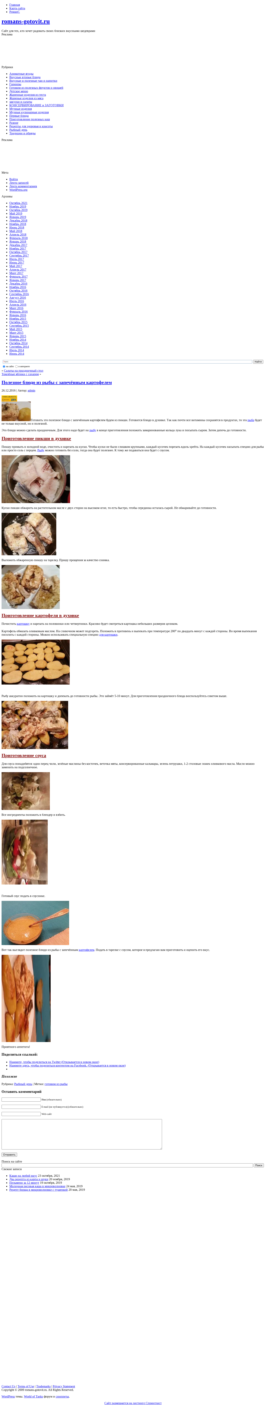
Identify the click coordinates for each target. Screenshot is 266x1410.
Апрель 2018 (17, 234)
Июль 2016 (16, 301)
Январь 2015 (17, 336)
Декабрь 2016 (18, 283)
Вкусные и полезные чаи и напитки (33, 80)
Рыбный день (18, 129)
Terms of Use (26, 1386)
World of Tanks (33, 1396)
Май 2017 (15, 266)
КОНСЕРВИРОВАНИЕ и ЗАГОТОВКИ (36, 105)
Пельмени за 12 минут (24, 1182)
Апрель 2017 (17, 269)
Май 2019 (15, 213)
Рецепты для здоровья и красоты (31, 126)
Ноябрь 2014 (17, 339)
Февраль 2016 (18, 311)
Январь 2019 (17, 217)
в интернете (24, 366)
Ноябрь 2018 (17, 224)
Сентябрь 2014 (19, 346)
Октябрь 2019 (18, 210)
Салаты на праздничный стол (23, 370)
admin (31, 390)
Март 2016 (16, 308)
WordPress (8, 1396)
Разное (13, 122)
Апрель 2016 (17, 304)
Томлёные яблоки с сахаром (20, 374)
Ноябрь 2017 (17, 248)
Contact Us (8, 1386)
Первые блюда (19, 115)
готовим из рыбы (56, 1084)
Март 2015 (16, 332)
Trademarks (43, 1386)
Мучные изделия (20, 108)
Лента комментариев (23, 186)
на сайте (10, 366)
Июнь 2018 (16, 227)
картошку (23, 623)
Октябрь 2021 (18, 203)
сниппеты (62, 1396)
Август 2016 (17, 297)
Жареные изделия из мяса (26, 98)
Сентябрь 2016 (19, 294)
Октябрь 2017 (18, 252)
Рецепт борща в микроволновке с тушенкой (38, 1189)
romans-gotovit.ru (26, 21)
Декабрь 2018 (18, 220)
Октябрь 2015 (18, 322)
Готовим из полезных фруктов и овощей (36, 87)
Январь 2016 (17, 315)
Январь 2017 (17, 280)
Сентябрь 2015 (19, 325)
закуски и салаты (20, 101)
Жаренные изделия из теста (27, 94)
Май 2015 (15, 329)
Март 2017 (16, 273)
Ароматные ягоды (21, 73)
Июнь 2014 (16, 353)
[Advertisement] (133, 50)
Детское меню (18, 91)
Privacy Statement (64, 1386)
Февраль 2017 (18, 276)
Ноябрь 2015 (17, 318)
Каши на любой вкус (23, 1175)
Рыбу (40, 450)
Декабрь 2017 (18, 245)
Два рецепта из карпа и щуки (28, 1179)
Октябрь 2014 (18, 343)
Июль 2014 (16, 350)
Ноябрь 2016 (17, 287)
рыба (251, 420)
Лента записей (19, 182)
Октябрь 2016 (18, 290)
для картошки (108, 634)
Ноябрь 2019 (17, 206)
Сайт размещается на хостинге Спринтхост (133, 1403)
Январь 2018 (17, 241)
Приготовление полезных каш (29, 119)
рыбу (92, 430)
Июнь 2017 (16, 262)
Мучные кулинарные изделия (29, 112)
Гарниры (15, 84)
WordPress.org (18, 189)
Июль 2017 (16, 259)
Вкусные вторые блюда (25, 77)
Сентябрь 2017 (19, 255)
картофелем (86, 949)
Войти (13, 179)
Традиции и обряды (22, 133)
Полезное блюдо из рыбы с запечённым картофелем (57, 382)
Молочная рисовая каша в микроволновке (37, 1186)
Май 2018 (15, 231)
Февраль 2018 (18, 238)
